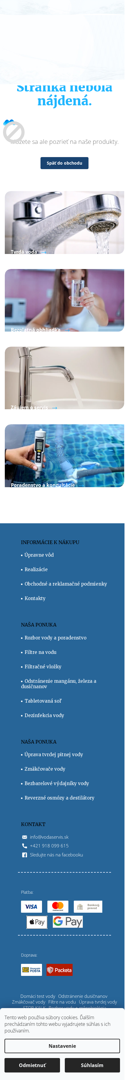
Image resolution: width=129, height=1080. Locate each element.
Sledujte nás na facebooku (56, 855)
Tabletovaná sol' (43, 701)
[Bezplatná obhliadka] (64, 300)
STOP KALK (34, 1008)
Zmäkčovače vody (45, 769)
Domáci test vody (37, 996)
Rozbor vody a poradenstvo (55, 638)
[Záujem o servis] (64, 377)
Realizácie (36, 569)
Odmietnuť (32, 1065)
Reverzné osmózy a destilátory (59, 798)
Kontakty (35, 598)
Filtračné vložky (43, 667)
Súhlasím (92, 1065)
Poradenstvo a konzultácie (43, 485)
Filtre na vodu (40, 652)
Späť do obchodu (64, 163)
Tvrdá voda (24, 252)
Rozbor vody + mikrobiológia (77, 1008)
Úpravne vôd (39, 555)
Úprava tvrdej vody (98, 1002)
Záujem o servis (29, 407)
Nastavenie (62, 1046)
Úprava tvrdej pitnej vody (54, 754)
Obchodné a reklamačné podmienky (66, 584)
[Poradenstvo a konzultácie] (64, 455)
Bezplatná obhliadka (36, 329)
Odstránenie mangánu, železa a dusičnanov (58, 684)
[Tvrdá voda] (64, 222)
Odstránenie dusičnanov (82, 996)
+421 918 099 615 (49, 846)
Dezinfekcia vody (44, 715)
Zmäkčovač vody (28, 1002)
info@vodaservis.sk (49, 837)
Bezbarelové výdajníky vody (57, 783)
